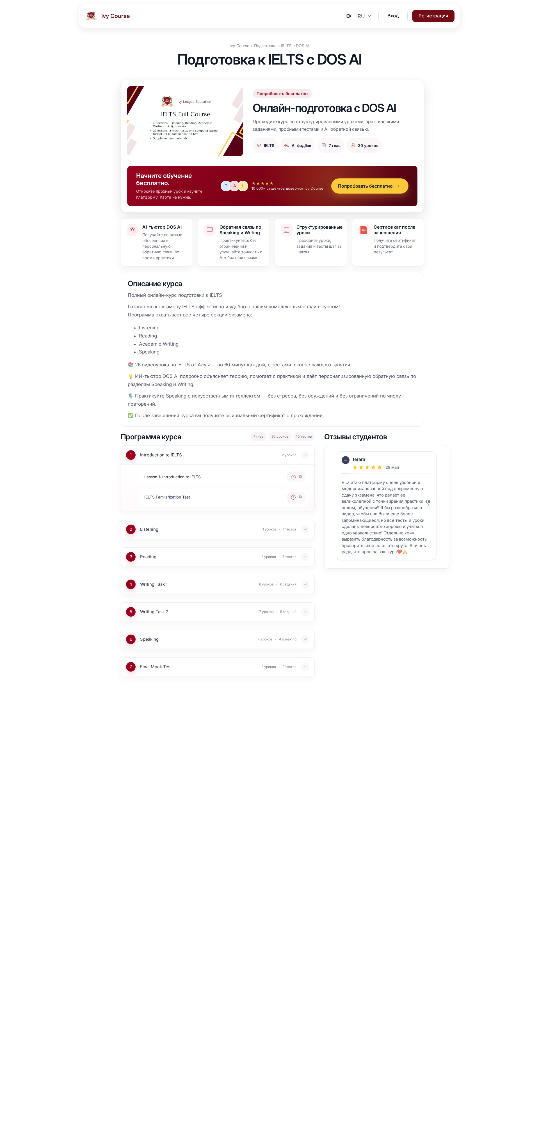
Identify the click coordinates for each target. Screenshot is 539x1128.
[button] (369, 186)
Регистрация (433, 16)
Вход (393, 16)
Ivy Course (239, 45)
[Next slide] (429, 507)
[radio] (355, 467)
